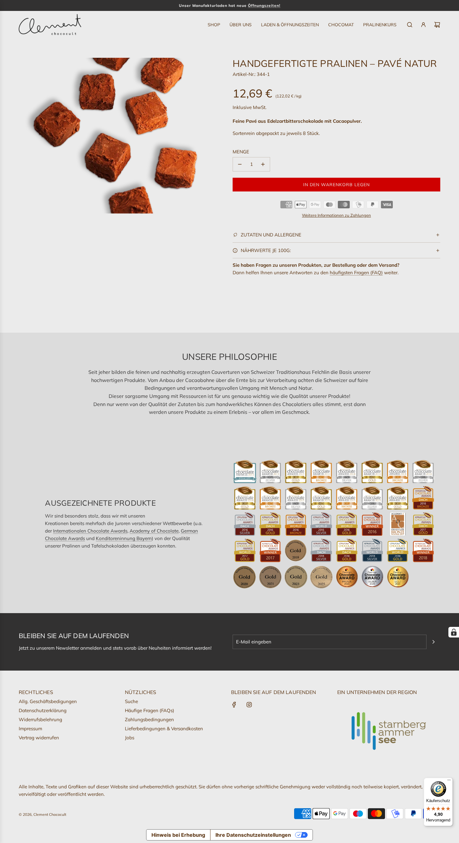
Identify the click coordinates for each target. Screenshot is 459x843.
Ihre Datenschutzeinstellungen (253, 835)
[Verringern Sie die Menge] (240, 164)
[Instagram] (249, 705)
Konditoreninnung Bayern (124, 538)
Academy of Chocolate (154, 531)
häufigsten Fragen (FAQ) (356, 272)
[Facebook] (234, 705)
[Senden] (433, 642)
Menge (241, 152)
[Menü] (449, 781)
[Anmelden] (423, 25)
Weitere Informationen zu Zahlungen (336, 215)
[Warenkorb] (437, 25)
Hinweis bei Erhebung (178, 835)
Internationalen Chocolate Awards (90, 531)
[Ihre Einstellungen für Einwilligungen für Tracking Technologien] (453, 632)
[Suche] (410, 25)
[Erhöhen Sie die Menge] (263, 164)
